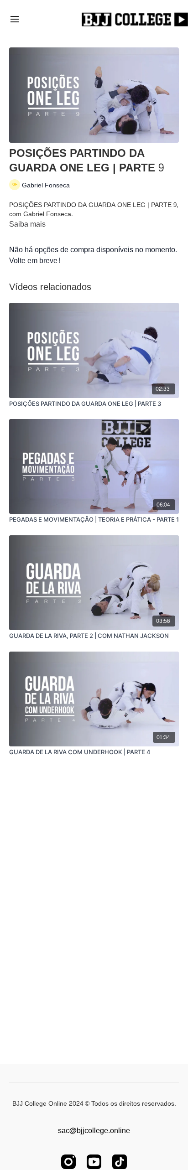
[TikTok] (119, 1161)
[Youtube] (94, 1161)
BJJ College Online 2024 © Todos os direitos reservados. (94, 1104)
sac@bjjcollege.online (94, 1130)
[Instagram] (68, 1161)
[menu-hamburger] (14, 20)
